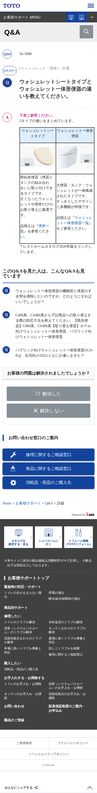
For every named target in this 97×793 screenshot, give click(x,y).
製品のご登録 (14, 720)
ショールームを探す (81, 17)
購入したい (12, 663)
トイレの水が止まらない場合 (22, 595)
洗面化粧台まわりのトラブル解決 (22, 640)
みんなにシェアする (19, 787)
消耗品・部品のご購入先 (48, 482)
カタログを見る (71, 17)
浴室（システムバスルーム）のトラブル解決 (21, 630)
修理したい (12, 616)
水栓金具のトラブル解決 (66, 622)
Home (7, 503)
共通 (65, 68)
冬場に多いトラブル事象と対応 (22, 650)
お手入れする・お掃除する (24, 678)
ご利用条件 (24, 743)
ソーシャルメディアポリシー (48, 754)
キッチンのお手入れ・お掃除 (22, 696)
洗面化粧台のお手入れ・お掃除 (67, 696)
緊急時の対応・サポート (22, 587)
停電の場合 (56, 593)
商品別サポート (16, 607)
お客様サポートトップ (28, 578)
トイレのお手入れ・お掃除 (22, 684)
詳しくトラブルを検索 (64, 648)
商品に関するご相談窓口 (48, 468)
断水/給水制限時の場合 (64, 598)
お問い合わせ (14, 706)
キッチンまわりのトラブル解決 (67, 630)
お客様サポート (28, 503)
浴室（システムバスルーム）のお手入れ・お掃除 (66, 686)
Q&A (49, 503)
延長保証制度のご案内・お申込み (67, 708)
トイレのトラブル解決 (19, 622)
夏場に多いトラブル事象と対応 (67, 640)
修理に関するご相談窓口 (48, 454)
